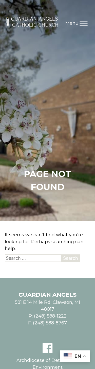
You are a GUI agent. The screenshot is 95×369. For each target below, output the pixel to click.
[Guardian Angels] (32, 23)
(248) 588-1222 (50, 316)
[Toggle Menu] (84, 23)
